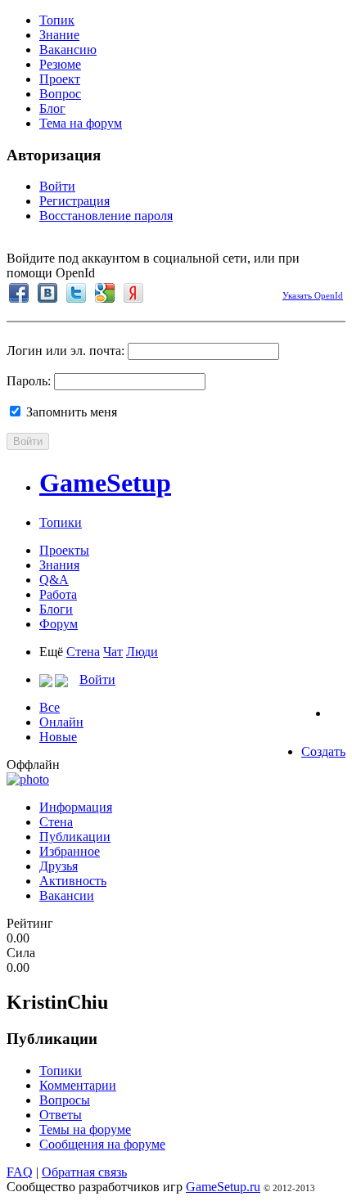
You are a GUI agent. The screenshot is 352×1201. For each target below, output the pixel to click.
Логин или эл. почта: (65, 351)
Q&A (54, 580)
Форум (58, 624)
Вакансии (66, 895)
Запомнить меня (70, 412)
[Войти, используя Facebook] (19, 293)
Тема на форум (80, 123)
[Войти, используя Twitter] (76, 293)
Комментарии (77, 1085)
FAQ (20, 1172)
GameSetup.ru (223, 1187)
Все (49, 707)
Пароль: (29, 381)
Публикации (75, 836)
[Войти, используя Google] (105, 293)
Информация (75, 807)
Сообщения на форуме (102, 1144)
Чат (113, 652)
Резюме (60, 64)
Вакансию (68, 49)
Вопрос (60, 94)
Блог (52, 108)
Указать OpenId (312, 295)
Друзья (58, 866)
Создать (323, 751)
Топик (56, 20)
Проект (59, 79)
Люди (142, 652)
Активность (72, 881)
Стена (83, 652)
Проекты (64, 550)
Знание (59, 35)
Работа (58, 594)
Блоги (56, 609)
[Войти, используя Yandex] (133, 293)
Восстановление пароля (106, 216)
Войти (57, 186)
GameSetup (105, 482)
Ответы (60, 1115)
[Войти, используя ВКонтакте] (47, 293)
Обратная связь (84, 1172)
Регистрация (74, 201)
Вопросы (64, 1100)
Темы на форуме (85, 1129)
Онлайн (61, 722)
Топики (60, 522)
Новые (58, 737)
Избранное (69, 851)
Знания (59, 565)
